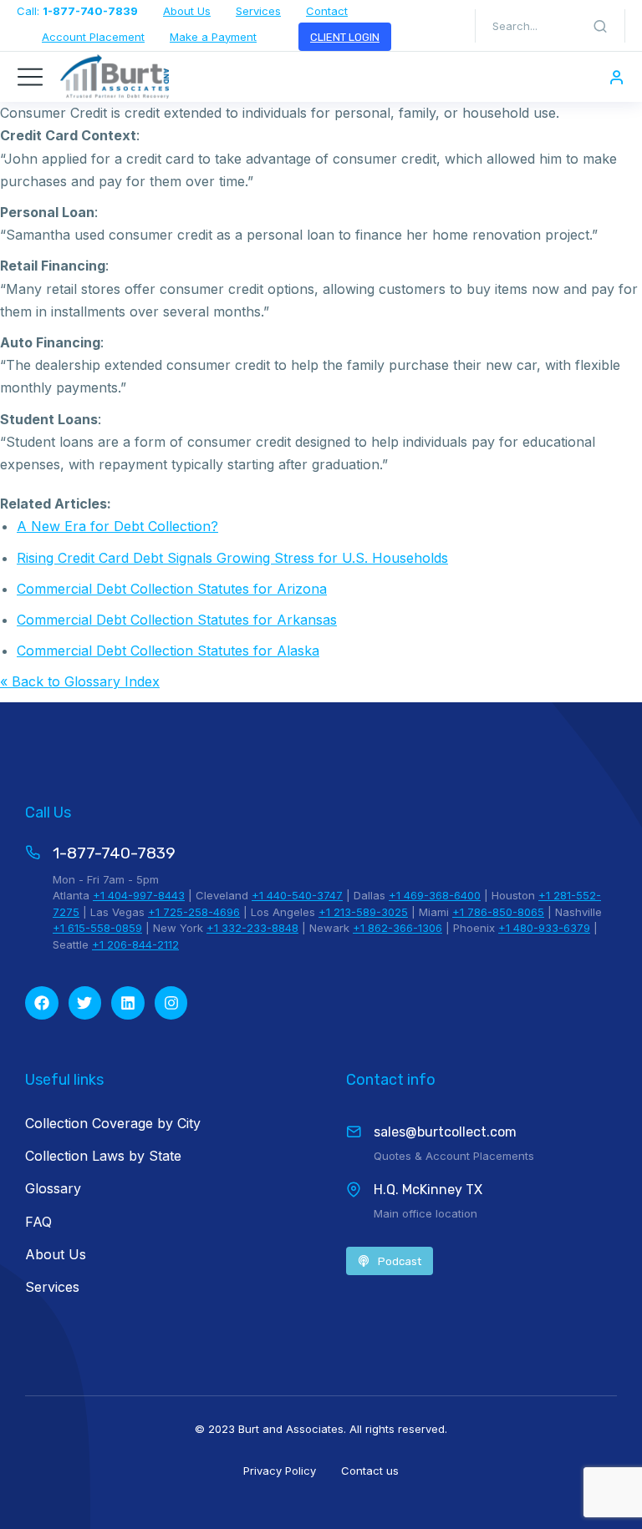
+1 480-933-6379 (544, 927)
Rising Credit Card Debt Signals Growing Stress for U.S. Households (232, 557)
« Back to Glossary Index (80, 681)
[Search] (600, 25)
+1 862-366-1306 (397, 927)
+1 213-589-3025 (363, 912)
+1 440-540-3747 (297, 895)
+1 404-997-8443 (139, 895)
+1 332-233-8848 (252, 927)
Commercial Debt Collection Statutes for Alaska (168, 650)
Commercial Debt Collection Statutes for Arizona (172, 588)
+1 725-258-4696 (194, 912)
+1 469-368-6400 (435, 895)
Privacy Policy (279, 1470)
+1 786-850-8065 (498, 912)
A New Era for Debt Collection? (117, 526)
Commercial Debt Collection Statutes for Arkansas (177, 619)
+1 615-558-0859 (97, 927)
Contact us (370, 1470)
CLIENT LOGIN (345, 37)
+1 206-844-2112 (135, 944)
